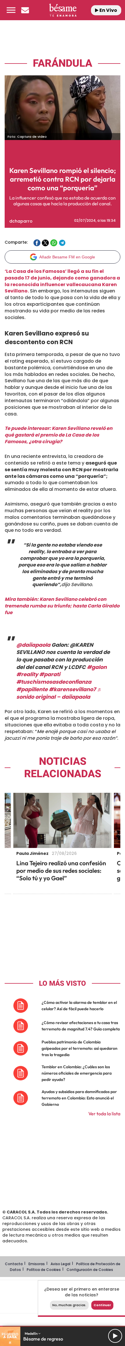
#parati (49, 674)
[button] (11, 10)
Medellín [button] (31, 1333)
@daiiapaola (33, 644)
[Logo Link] (62, 10)
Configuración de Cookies (90, 1269)
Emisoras (36, 1263)
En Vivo (108, 10)
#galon (97, 667)
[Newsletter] (25, 10)
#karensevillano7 (72, 689)
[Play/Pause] (115, 1336)
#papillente (32, 689)
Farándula (62, 63)
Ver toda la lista (104, 1113)
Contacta (14, 1263)
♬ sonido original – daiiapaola (59, 693)
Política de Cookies (44, 1269)
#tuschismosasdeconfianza (53, 681)
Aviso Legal (60, 1263)
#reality (27, 674)
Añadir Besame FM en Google (67, 257)
